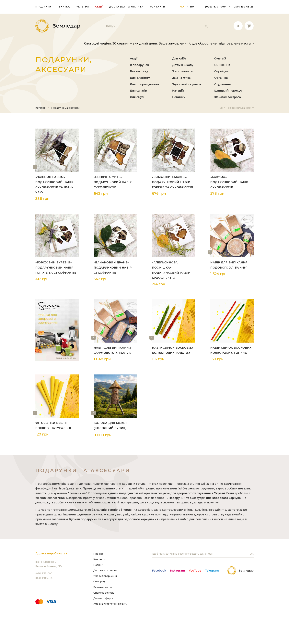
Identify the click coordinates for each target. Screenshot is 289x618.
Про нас (98, 553)
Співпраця (99, 581)
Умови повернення (105, 575)
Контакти (157, 6)
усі (221, 107)
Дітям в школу (182, 65)
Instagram (177, 570)
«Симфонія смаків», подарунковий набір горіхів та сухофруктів (172, 182)
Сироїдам (221, 71)
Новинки (179, 97)
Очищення (222, 65)
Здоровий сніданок (186, 84)
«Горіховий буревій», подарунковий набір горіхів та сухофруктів (55, 267)
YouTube (195, 570)
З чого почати (182, 71)
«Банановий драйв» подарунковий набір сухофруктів (113, 267)
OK (252, 553)
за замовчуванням (239, 107)
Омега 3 (220, 58)
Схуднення (222, 84)
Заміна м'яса (181, 78)
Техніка (63, 6)
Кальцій (178, 90)
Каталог (40, 108)
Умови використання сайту (110, 603)
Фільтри (82, 6)
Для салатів (138, 90)
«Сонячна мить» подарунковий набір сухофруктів (113, 182)
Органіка (221, 78)
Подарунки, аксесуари (65, 108)
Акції (99, 6)
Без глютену (139, 71)
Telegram (212, 570)
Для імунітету (140, 78)
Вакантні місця (102, 587)
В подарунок (139, 65)
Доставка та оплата (126, 6)
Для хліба (179, 58)
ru (192, 6)
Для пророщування (144, 84)
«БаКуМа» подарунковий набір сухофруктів (229, 182)
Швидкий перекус (228, 90)
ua (182, 6)
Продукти (43, 6)
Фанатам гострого (227, 97)
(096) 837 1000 (215, 6)
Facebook (159, 570)
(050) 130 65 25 (243, 6)
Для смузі (137, 97)
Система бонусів (103, 592)
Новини (98, 564)
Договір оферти (103, 598)
